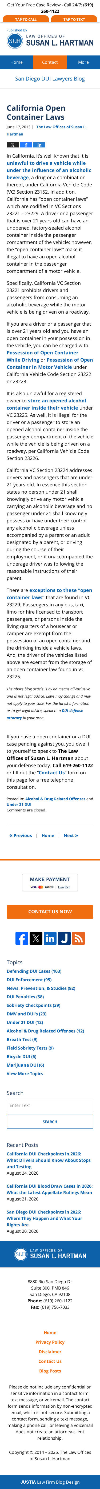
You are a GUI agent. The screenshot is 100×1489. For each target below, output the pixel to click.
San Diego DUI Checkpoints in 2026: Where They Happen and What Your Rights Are (44, 1218)
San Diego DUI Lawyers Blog (50, 39)
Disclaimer (50, 1352)
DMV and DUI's (26, 1014)
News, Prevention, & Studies (41, 988)
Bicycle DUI (21, 1056)
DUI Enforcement (29, 980)
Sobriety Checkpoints (33, 1005)
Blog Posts (50, 1371)
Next (71, 835)
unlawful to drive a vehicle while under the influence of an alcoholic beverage (49, 170)
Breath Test (22, 1039)
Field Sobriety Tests (30, 1048)
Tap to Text (74, 19)
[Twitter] (36, 938)
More (83, 62)
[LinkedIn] (50, 938)
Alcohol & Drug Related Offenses (55, 798)
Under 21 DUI (19, 804)
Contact (50, 62)
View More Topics (25, 1073)
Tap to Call (26, 19)
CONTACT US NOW (50, 911)
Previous (20, 835)
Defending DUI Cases (34, 971)
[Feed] (78, 938)
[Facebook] (21, 938)
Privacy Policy (50, 1342)
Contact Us (52, 772)
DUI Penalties (25, 997)
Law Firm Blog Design (50, 1482)
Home (16, 62)
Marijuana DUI (25, 1065)
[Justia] (64, 938)
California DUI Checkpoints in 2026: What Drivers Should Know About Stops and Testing (49, 1160)
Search (50, 1121)
